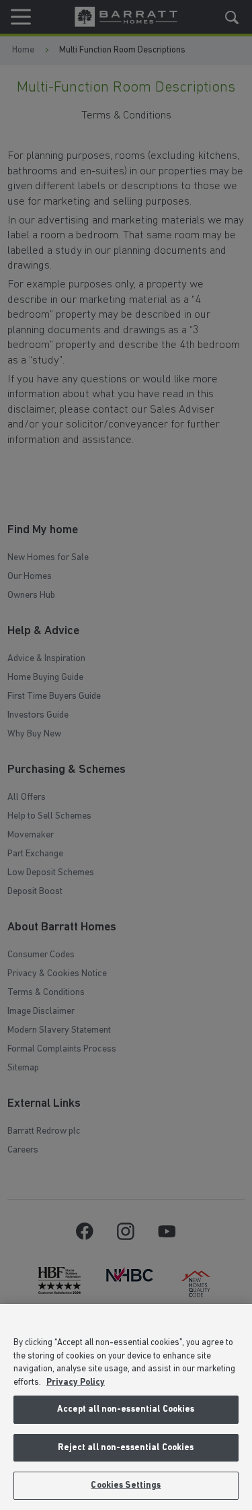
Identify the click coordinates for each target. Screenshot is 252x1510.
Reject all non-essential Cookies (126, 1447)
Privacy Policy (75, 1382)
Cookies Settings (126, 1485)
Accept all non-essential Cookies (125, 1409)
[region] (126, 1407)
